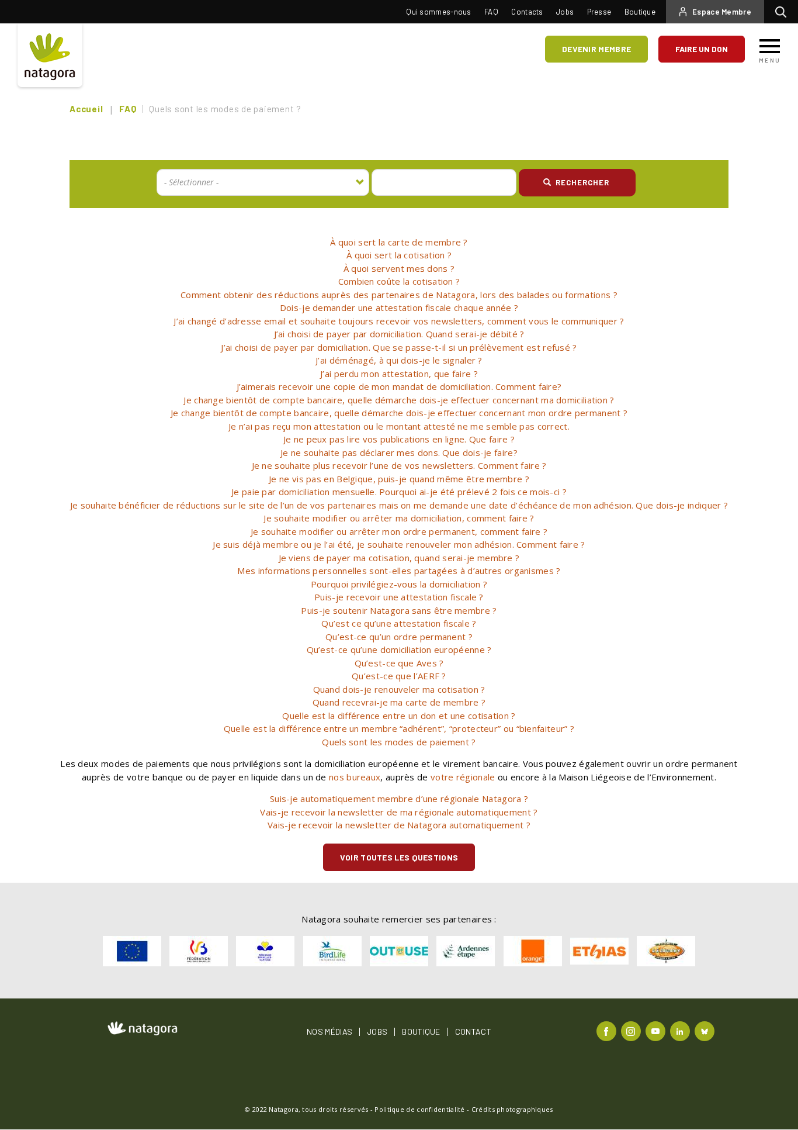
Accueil (86, 108)
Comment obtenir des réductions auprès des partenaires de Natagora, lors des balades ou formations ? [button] (399, 294)
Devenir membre (596, 49)
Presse (599, 11)
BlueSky (706, 1030)
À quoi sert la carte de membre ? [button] (399, 242)
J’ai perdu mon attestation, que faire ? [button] (399, 373)
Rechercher (783, 11)
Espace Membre (721, 11)
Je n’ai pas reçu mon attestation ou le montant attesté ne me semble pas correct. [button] (399, 426)
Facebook (607, 1030)
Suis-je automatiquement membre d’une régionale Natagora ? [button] (399, 798)
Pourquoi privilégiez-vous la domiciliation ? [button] (399, 584)
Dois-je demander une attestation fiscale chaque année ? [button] (399, 307)
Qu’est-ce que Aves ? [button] (399, 663)
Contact (473, 1032)
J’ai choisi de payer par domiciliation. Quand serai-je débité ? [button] (399, 334)
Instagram (632, 1030)
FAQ (491, 11)
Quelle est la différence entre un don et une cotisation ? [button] (398, 715)
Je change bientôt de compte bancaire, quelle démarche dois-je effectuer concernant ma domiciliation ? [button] (398, 400)
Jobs (565, 11)
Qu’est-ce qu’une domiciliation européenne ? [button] (399, 649)
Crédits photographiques (512, 1109)
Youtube (656, 1030)
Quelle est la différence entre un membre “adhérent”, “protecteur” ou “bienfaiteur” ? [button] (399, 728)
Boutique (639, 11)
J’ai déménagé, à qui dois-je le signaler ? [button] (399, 360)
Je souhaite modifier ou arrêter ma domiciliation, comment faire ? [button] (399, 518)
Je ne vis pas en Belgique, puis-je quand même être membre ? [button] (399, 479)
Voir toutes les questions (399, 857)
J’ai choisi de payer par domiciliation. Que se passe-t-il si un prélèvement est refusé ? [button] (399, 347)
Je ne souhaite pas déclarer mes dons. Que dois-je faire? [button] (399, 452)
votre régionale (463, 777)
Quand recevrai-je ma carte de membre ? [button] (399, 702)
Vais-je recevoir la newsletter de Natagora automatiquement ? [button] (399, 825)
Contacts (527, 11)
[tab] (399, 242)
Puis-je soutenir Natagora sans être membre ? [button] (399, 610)
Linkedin (681, 1030)
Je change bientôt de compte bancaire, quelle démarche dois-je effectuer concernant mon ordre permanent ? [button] (399, 413)
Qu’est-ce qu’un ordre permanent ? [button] (399, 636)
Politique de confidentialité (419, 1109)
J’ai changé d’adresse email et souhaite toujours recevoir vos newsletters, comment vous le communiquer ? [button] (399, 321)
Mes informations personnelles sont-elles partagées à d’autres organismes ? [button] (398, 570)
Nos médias (329, 1032)
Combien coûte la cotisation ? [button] (399, 281)
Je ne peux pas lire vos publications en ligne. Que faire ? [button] (399, 439)
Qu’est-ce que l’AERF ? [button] (399, 676)
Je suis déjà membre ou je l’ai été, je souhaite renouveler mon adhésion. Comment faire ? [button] (399, 544)
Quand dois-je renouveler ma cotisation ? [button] (399, 689)
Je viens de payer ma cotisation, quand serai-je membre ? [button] (399, 558)
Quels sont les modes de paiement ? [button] (399, 742)
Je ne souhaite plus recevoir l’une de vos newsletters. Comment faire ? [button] (399, 465)
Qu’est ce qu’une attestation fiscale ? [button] (398, 623)
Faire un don (701, 49)
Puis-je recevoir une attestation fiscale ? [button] (399, 597)
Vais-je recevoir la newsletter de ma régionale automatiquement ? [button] (398, 812)
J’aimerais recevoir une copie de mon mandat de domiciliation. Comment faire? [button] (399, 386)
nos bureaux (354, 777)
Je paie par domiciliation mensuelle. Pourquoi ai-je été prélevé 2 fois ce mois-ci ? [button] (399, 491)
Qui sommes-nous (438, 11)
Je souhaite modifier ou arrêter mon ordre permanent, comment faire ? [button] (399, 531)
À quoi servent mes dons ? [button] (399, 268)
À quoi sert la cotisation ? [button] (399, 255)
